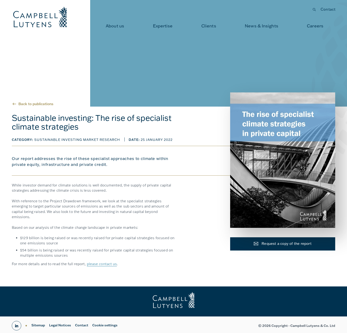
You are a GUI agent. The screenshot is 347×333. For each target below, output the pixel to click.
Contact (328, 9)
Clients (208, 26)
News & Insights (261, 26)
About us (115, 26)
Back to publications (35, 104)
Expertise (163, 26)
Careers (315, 26)
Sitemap (38, 325)
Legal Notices (60, 325)
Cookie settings (105, 325)
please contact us (102, 264)
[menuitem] (115, 26)
